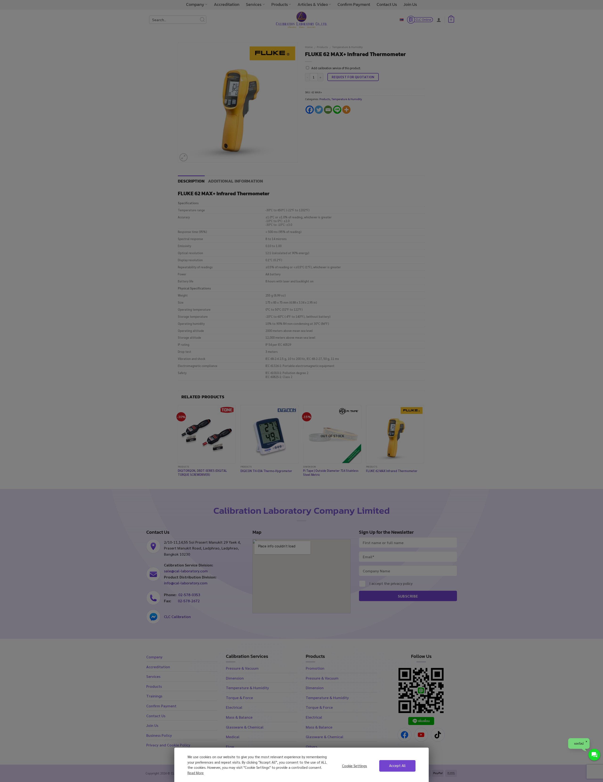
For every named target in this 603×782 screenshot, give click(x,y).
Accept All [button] (397, 765)
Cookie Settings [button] (354, 765)
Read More (195, 772)
